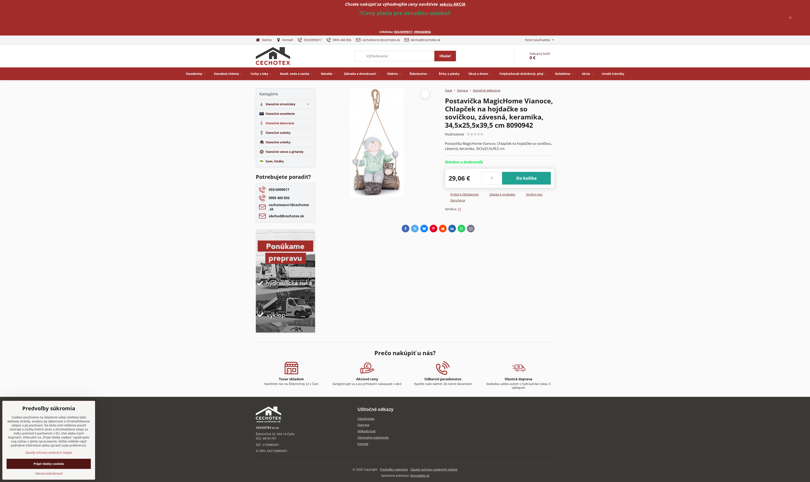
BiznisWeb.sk (420, 476)
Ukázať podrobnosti (49, 473)
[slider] (475, 134)
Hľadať (445, 56)
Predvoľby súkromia (394, 469)
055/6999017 (403, 32)
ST (459, 209)
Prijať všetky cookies (48, 464)
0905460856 (422, 32)
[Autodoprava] (285, 302)
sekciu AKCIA (452, 4)
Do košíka (526, 178)
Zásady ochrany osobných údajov (433, 469)
